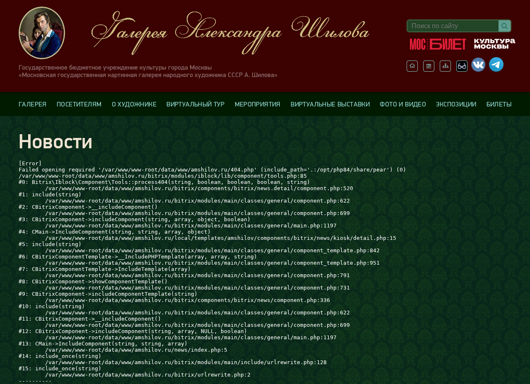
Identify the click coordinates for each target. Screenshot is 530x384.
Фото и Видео (403, 104)
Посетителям (79, 104)
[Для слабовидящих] (461, 69)
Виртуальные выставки (330, 104)
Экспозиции (456, 104)
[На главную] (412, 69)
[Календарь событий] (428, 69)
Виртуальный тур (195, 104)
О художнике (134, 104)
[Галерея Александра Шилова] (202, 33)
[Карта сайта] (445, 69)
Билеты (499, 104)
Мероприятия (258, 104)
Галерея (33, 104)
